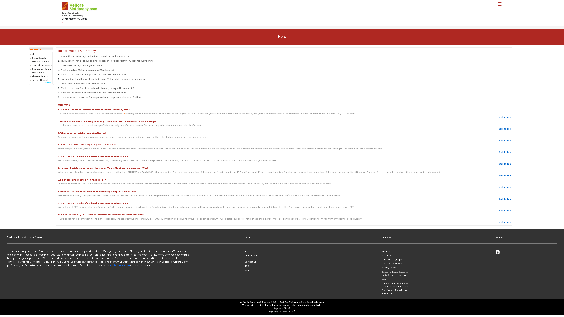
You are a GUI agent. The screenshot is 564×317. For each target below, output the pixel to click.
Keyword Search (40, 80)
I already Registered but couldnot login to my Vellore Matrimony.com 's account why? (105, 79)
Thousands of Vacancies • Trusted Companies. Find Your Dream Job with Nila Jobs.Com (395, 288)
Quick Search (39, 58)
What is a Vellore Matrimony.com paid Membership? (87, 70)
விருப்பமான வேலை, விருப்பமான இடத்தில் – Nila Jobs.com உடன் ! (395, 275)
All (33, 54)
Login (247, 270)
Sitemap (386, 251)
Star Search (38, 72)
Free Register (251, 255)
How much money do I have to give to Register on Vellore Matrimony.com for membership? (108, 60)
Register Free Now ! (120, 265)
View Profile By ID (40, 76)
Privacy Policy (389, 267)
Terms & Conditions (392, 263)
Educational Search (42, 65)
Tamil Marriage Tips (392, 259)
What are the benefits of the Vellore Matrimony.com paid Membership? (97, 88)
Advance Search (40, 61)
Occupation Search (42, 69)
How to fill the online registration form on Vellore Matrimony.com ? (95, 56)
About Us (386, 255)
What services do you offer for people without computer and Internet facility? (101, 97)
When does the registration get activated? (82, 65)
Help (246, 265)
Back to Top (505, 117)
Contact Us (250, 261)
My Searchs (36, 49)
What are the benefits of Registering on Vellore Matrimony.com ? (94, 74)
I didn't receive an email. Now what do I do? (83, 83)
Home (247, 251)
